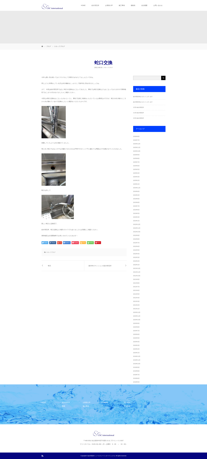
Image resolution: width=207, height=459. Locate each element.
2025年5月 (136, 169)
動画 (63, 406)
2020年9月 (136, 323)
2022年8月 (136, 239)
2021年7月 (136, 286)
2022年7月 (136, 243)
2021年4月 (136, 297)
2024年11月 (136, 188)
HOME (83, 5)
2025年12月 (136, 144)
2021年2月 (136, 305)
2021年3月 (136, 301)
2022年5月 (136, 250)
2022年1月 (136, 265)
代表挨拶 (127, 406)
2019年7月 (136, 374)
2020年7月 (136, 330)
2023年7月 (136, 206)
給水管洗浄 (95, 5)
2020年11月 (136, 316)
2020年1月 (136, 352)
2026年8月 (136, 136)
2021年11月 (136, 272)
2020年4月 (136, 341)
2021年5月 (136, 294)
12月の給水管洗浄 (138, 107)
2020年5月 (136, 338)
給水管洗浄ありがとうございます (143, 96)
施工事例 (122, 5)
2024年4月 (136, 195)
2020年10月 (136, 319)
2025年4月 (136, 173)
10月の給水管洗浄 (138, 118)
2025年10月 (136, 151)
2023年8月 (136, 202)
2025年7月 (136, 162)
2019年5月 (136, 382)
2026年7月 (136, 140)
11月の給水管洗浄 (138, 113)
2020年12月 (136, 312)
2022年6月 (136, 246)
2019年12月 (136, 356)
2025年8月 (136, 158)
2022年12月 (136, 224)
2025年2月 (136, 180)
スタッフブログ (108, 67)
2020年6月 (136, 334)
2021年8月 (136, 283)
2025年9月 (136, 155)
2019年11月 (136, 360)
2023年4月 (136, 217)
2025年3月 (136, 177)
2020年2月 (136, 349)
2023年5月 (136, 213)
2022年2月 (136, 261)
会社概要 (144, 5)
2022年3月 (136, 257)
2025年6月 (136, 166)
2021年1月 (136, 308)
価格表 (133, 5)
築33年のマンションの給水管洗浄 (100, 266)
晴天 (49, 266)
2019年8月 (136, 371)
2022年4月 (136, 254)
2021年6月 (136, 290)
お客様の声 (109, 5)
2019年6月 (136, 378)
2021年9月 (136, 279)
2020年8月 (136, 327)
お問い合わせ (157, 5)
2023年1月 (136, 221)
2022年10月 (136, 232)
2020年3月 (136, 345)
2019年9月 (136, 367)
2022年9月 (136, 235)
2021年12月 (136, 268)
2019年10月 (136, 363)
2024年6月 (136, 191)
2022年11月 (136, 228)
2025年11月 (136, 147)
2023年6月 (136, 210)
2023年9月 (136, 199)
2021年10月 (136, 275)
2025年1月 (136, 184)
